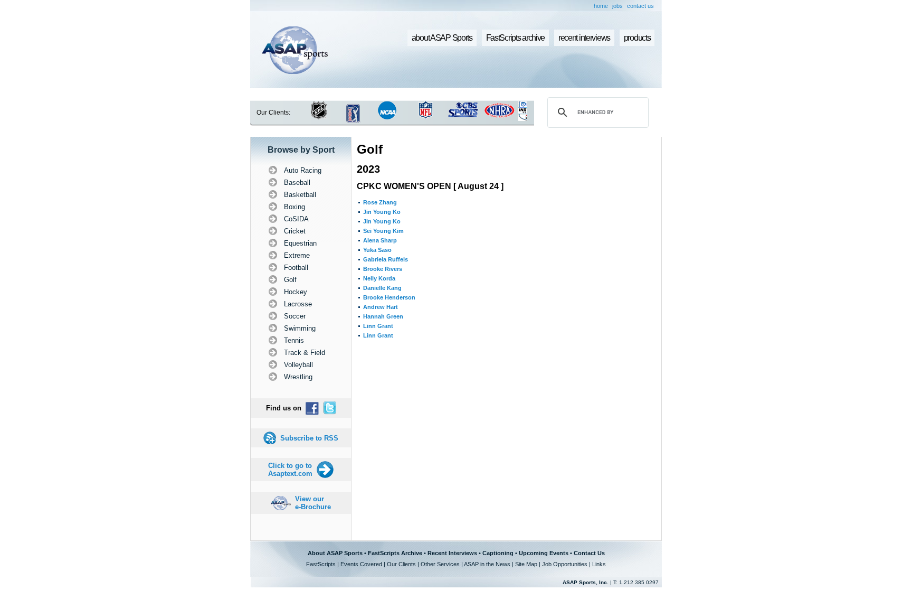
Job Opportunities (564, 564)
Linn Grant (378, 326)
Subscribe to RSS (309, 438)
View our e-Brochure (313, 503)
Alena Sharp (380, 240)
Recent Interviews (452, 553)
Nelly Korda (379, 278)
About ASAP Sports (335, 553)
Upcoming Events (543, 553)
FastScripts (321, 564)
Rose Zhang (380, 202)
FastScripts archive (515, 37)
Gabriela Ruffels (385, 259)
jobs (617, 6)
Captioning (498, 553)
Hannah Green (383, 316)
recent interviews (584, 37)
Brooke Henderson (389, 297)
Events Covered (361, 564)
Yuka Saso (377, 250)
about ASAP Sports (442, 37)
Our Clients (401, 564)
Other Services (440, 564)
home (601, 6)
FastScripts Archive (395, 553)
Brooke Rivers (382, 269)
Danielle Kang (382, 288)
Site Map (526, 564)
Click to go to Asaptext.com (290, 469)
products (637, 37)
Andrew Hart (380, 307)
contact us (640, 6)
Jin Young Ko (382, 212)
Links (599, 564)
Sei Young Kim (383, 231)
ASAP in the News (487, 564)
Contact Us (589, 553)
